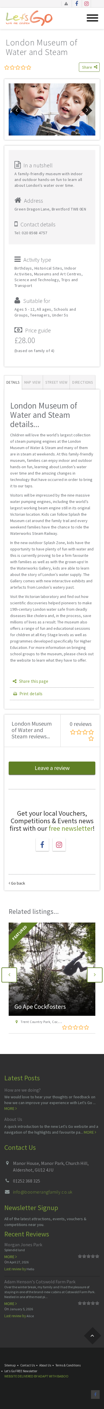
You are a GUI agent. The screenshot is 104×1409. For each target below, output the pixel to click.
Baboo (62, 1376)
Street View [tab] (56, 382)
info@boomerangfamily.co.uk (42, 1192)
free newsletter (71, 828)
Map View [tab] (32, 382)
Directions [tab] (82, 382)
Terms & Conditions (68, 1365)
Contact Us (27, 1365)
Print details (30, 693)
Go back (17, 883)
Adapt (43, 1376)
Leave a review (52, 767)
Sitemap (10, 1365)
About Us (13, 1119)
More (9, 1108)
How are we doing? (22, 1090)
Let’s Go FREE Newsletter (20, 1371)
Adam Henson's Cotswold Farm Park (39, 1281)
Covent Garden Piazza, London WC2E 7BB (53, 1022)
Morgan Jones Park (23, 1244)
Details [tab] (13, 382)
